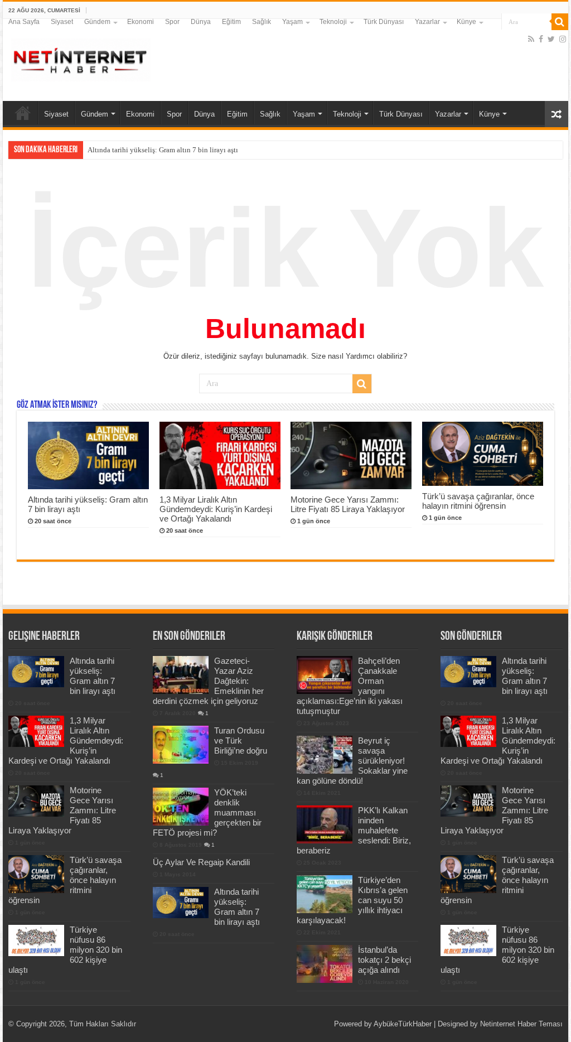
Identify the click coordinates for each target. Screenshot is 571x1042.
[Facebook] (541, 39)
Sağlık (261, 22)
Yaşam (292, 22)
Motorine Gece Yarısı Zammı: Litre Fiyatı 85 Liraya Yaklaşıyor (348, 504)
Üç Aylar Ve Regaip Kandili (201, 862)
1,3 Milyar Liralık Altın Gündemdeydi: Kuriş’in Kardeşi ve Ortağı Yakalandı (203, 150)
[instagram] (562, 39)
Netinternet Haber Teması (521, 1024)
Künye (466, 22)
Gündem (97, 22)
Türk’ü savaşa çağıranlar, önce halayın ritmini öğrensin (478, 500)
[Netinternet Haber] (81, 58)
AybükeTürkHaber (403, 1024)
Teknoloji (333, 22)
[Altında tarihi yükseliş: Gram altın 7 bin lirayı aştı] (181, 902)
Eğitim (231, 22)
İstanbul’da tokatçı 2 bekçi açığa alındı (384, 960)
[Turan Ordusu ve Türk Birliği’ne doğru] (181, 745)
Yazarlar (427, 22)
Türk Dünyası (384, 22)
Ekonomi (140, 22)
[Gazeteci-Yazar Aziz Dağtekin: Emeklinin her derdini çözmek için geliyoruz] (181, 675)
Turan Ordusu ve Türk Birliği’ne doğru (240, 740)
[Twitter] (551, 39)
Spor (172, 22)
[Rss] (531, 39)
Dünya (201, 22)
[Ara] (559, 21)
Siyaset (62, 22)
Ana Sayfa (24, 22)
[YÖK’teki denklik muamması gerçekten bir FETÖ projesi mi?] (181, 807)
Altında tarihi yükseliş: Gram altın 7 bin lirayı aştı (92, 676)
